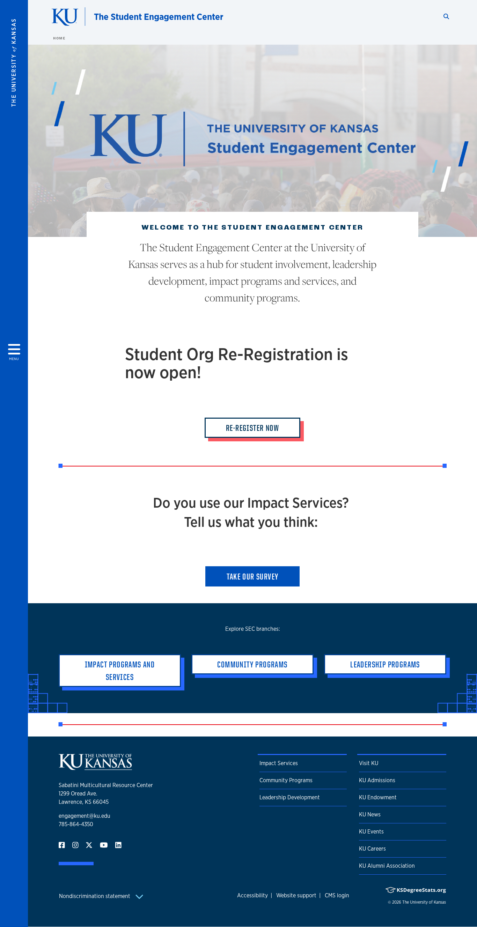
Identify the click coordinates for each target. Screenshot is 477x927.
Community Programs (286, 780)
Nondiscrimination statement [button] (95, 896)
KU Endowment (378, 797)
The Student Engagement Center (158, 16)
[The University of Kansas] (95, 767)
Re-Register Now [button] (252, 427)
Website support (296, 895)
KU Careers (372, 848)
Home (59, 38)
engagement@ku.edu (84, 816)
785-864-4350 (76, 824)
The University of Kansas (424, 902)
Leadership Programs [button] (385, 664)
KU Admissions (377, 780)
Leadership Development (289, 797)
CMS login (337, 895)
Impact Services (278, 763)
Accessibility (252, 895)
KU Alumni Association (387, 865)
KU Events (371, 831)
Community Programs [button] (252, 664)
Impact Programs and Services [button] (120, 670)
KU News (370, 814)
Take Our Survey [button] (253, 576)
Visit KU (368, 763)
